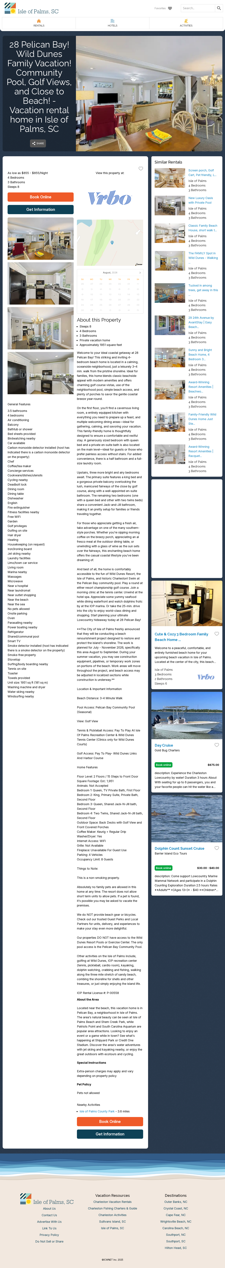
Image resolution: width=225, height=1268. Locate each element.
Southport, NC (176, 1234)
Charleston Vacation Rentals (112, 1202)
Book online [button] (163, 764)
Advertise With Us (49, 1221)
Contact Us (49, 1215)
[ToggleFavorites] (141, 168)
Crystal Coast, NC (176, 1208)
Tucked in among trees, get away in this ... (203, 290)
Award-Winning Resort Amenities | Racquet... (200, 451)
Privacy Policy (49, 1235)
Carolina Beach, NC (175, 1228)
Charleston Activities (112, 1215)
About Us (49, 1208)
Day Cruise (164, 745)
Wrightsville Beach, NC (175, 1221)
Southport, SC (175, 1241)
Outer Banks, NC (175, 1202)
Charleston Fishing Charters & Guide (112, 1208)
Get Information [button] (40, 209)
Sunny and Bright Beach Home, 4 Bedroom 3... (200, 354)
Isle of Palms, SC (112, 1228)
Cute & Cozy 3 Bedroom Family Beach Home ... (181, 637)
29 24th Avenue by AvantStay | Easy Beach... (201, 322)
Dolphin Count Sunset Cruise (179, 848)
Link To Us (49, 1228)
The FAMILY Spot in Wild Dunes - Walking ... (203, 257)
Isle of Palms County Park (97, 1111)
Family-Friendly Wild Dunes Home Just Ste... (202, 419)
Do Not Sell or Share (49, 1241)
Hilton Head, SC (176, 1248)
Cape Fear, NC (176, 1215)
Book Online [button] (40, 197)
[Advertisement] (187, 506)
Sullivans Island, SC (112, 1221)
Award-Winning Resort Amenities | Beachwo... (200, 386)
